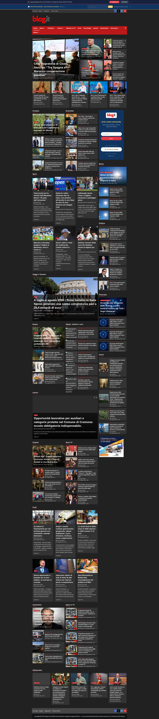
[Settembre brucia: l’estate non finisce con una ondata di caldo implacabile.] (41, 679)
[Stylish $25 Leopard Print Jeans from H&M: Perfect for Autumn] (38, 367)
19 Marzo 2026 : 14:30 (115, 207)
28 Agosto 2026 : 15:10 (84, 586)
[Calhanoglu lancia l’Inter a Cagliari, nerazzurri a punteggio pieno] (87, 184)
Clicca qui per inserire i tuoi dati (121, 6)
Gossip (114, 49)
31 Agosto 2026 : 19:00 (115, 375)
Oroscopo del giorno (105, 300)
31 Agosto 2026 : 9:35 (115, 252)
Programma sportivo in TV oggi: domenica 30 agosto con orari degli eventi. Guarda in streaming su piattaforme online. (87, 637)
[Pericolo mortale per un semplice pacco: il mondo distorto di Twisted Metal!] (38, 473)
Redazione (46, 11)
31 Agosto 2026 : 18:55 (95, 56)
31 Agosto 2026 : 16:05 (84, 123)
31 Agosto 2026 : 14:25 (61, 542)
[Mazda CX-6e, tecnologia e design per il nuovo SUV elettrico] (38, 647)
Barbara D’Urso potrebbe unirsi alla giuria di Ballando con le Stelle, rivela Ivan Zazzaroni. (119, 44)
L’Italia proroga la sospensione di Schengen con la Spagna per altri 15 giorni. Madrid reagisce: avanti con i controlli (117, 232)
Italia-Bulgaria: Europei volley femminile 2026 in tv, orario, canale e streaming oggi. (86, 624)
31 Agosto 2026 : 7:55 (84, 348)
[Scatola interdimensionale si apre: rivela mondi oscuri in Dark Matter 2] (38, 485)
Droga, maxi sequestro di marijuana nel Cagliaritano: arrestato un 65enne (46, 128)
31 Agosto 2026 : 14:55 (39, 104)
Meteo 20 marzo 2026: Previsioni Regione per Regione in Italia (116, 202)
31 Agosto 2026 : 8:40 (49, 428)
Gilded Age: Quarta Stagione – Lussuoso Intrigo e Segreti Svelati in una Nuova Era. (48, 459)
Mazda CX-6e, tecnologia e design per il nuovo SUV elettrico (52, 646)
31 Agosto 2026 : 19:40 (39, 695)
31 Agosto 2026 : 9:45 (69, 209)
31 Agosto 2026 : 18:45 (116, 701)
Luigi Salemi (113, 374)
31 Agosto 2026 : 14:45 (58, 359)
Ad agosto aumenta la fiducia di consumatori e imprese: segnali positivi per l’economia (87, 141)
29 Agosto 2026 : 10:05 (84, 135)
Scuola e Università (114, 682)
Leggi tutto (36, 219)
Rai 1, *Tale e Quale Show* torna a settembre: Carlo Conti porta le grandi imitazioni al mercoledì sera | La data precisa (117, 99)
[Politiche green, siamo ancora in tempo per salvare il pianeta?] (104, 383)
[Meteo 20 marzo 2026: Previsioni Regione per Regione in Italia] (104, 203)
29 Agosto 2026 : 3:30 (57, 650)
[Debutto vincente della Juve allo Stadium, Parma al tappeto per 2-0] (87, 233)
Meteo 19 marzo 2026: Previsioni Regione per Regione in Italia (116, 214)
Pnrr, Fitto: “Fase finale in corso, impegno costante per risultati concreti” (86, 118)
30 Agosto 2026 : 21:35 (115, 264)
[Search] (125, 28)
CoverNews (113, 716)
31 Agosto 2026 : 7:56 (84, 337)
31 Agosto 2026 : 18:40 (49, 346)
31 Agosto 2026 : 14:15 (115, 387)
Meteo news (37, 682)
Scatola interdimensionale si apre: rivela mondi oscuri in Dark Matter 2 (53, 484)
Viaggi (35, 300)
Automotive (104, 28)
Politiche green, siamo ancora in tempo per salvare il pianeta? (116, 382)
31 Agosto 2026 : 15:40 (39, 204)
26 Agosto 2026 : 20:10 (84, 466)
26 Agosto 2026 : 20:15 (51, 489)
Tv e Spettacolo (37, 91)
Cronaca (36, 122)
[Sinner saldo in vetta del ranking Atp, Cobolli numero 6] (65, 233)
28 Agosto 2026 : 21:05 (61, 586)
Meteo (35, 32)
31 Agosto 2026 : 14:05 (90, 617)
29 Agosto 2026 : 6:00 (120, 338)
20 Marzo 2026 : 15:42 (115, 196)
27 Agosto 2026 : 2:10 (50, 477)
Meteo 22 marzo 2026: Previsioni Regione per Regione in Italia (111, 178)
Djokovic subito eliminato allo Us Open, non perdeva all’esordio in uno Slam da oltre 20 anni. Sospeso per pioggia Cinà (65, 200)
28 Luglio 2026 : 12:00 (84, 503)
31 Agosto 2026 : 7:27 (77, 105)
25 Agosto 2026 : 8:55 (84, 480)
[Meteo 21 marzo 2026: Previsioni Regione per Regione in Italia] (104, 191)
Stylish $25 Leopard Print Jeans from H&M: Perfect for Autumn (53, 366)
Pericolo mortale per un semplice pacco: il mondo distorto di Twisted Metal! (52, 472)
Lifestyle (50, 28)
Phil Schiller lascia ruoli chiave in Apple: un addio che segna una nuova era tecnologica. (90, 52)
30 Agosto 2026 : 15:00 (84, 537)
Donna (59, 28)
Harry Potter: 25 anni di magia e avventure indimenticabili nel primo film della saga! (87, 486)
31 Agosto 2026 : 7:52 (50, 383)
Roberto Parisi (38, 202)
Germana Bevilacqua (50, 381)
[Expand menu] (44, 28)
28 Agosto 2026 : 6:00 (120, 350)
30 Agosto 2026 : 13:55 (90, 666)
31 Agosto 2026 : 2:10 (90, 642)
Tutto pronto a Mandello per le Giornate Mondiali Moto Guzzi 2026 (53, 658)
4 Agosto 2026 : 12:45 (84, 491)
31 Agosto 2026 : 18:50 (97, 695)
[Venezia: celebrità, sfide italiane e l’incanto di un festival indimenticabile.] (71, 499)
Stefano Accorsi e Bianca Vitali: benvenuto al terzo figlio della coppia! (87, 449)
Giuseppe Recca (114, 237)
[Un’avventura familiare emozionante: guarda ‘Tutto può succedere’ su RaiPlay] (38, 496)
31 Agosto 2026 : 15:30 (115, 239)
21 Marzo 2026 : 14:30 (112, 183)
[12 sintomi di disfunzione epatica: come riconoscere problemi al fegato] (71, 369)
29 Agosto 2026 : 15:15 (39, 586)
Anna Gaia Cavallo (39, 102)
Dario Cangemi (38, 464)
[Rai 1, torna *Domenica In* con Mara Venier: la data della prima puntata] (98, 87)
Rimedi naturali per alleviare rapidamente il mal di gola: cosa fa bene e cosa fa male (86, 332)
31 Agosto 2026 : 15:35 (46, 626)
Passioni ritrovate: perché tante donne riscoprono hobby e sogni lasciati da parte (54, 377)
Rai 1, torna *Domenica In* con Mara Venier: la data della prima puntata (98, 97)
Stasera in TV (71, 28)
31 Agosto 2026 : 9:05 (58, 104)
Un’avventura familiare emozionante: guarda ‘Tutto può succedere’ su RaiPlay (53, 495)
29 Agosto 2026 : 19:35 (84, 454)
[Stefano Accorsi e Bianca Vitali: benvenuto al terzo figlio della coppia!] (71, 450)
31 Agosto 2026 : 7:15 (115, 419)
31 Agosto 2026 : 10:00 (57, 170)
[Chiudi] (130, 2)
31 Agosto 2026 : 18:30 (46, 133)
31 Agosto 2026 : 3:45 (91, 202)
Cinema (36, 453)
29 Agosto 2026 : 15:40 (57, 638)
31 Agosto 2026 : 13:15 (115, 406)
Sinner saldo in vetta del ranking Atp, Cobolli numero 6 (64, 245)
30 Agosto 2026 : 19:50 (90, 654)
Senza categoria (51, 374)
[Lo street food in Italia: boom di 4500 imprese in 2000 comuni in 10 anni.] (87, 517)
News (41, 28)
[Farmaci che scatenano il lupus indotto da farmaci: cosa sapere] (71, 345)
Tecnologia (87, 28)
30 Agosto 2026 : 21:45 (39, 253)
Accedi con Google (112, 149)
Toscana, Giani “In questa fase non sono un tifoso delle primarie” (117, 259)
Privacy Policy (54, 11)
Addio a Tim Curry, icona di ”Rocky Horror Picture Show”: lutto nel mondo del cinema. (87, 461)
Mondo (35, 64)
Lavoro (95, 28)
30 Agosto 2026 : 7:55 (84, 374)
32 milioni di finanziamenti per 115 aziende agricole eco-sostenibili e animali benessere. (42, 531)
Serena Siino (48, 359)
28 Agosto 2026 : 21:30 (57, 661)
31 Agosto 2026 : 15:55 (57, 146)
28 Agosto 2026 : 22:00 (84, 158)
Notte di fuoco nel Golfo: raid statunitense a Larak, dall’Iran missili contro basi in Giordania (55, 71)
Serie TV (80, 446)
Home (35, 28)
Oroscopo (114, 28)
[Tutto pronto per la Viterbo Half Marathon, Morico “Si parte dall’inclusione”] (43, 184)
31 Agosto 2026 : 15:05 (39, 539)
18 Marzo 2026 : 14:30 (115, 219)
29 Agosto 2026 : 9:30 (115, 289)
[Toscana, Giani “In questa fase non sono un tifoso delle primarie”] (104, 260)
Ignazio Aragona (86, 56)
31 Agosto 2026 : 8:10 (90, 628)
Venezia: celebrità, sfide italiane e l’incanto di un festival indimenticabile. (87, 498)
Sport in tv (80, 608)
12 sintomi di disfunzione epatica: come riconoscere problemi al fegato (85, 369)
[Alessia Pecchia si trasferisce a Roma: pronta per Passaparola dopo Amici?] (60, 87)
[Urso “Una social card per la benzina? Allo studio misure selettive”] (104, 285)
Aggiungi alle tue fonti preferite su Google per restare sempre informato (51, 2)
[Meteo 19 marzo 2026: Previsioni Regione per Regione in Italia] (104, 215)
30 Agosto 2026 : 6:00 (120, 327)
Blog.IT (103, 313)
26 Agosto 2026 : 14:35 (51, 500)
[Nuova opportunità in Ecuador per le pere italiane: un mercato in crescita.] (43, 566)
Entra (111, 138)
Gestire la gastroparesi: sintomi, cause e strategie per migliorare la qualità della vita (86, 356)
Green (102, 172)
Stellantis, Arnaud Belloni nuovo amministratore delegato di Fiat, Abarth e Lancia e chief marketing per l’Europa (47, 618)
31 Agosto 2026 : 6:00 (110, 313)
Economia (80, 114)
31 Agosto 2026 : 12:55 (51, 371)
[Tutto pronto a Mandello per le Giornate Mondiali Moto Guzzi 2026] (38, 658)
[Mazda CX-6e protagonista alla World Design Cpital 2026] (38, 635)
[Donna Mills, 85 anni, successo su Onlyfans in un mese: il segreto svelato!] (107, 75)
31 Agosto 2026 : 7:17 (115, 105)
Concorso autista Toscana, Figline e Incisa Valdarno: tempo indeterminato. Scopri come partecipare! (64, 422)
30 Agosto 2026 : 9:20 (91, 252)
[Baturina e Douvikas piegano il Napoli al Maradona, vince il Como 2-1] (43, 233)
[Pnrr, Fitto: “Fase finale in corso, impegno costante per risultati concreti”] (71, 119)
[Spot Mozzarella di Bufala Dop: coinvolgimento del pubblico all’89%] (87, 566)
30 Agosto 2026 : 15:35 (61, 251)
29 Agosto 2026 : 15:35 (115, 277)
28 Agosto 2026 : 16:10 (84, 170)
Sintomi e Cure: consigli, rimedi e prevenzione (85, 328)
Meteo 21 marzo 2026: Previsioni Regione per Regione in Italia (116, 190)
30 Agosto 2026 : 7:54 (84, 388)
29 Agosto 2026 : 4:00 (84, 146)
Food (79, 28)
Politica (111, 227)
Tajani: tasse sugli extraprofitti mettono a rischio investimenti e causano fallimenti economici (87, 129)
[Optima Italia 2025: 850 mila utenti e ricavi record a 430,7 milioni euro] (71, 154)
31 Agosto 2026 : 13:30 (46, 310)
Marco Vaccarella (83, 121)
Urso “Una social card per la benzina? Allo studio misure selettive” (117, 284)
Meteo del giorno (108, 172)
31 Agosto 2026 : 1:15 (115, 433)
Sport (35, 188)
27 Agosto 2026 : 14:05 (47, 464)
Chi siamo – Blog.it (37, 11)
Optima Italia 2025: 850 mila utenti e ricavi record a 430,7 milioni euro (86, 153)
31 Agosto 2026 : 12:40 (57, 158)
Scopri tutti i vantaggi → (111, 153)
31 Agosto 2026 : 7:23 (96, 102)
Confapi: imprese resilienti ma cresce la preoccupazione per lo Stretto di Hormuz (86, 164)
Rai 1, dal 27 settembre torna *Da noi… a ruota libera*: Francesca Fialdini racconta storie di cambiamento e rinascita (79, 99)
